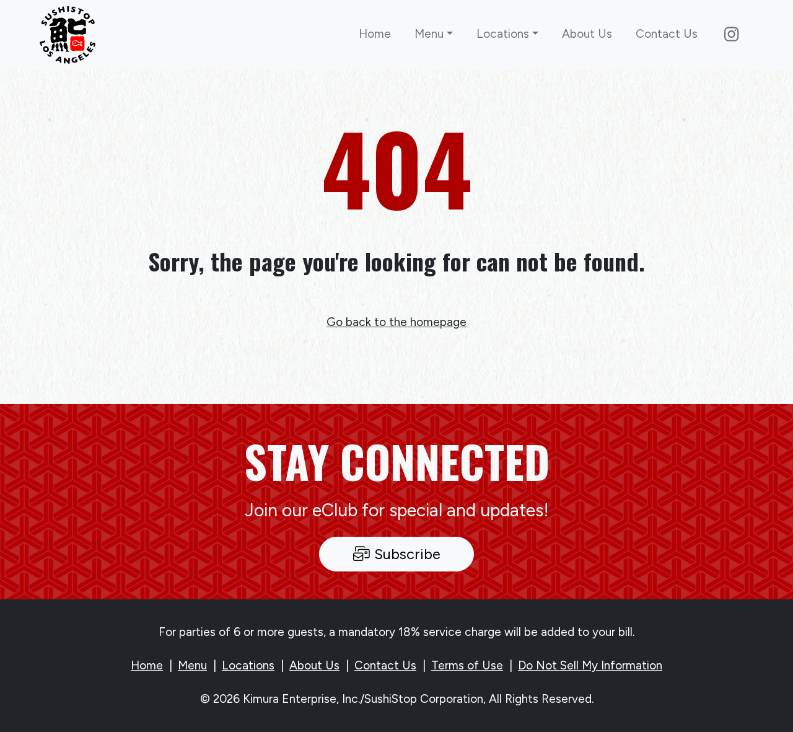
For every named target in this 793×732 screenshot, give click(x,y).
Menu (192, 665)
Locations (248, 665)
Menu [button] (429, 34)
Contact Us (667, 34)
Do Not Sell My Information (590, 665)
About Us (587, 34)
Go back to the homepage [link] (396, 322)
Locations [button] (502, 34)
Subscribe (405, 554)
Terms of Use (467, 665)
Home (375, 34)
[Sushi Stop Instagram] (731, 35)
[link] (67, 35)
